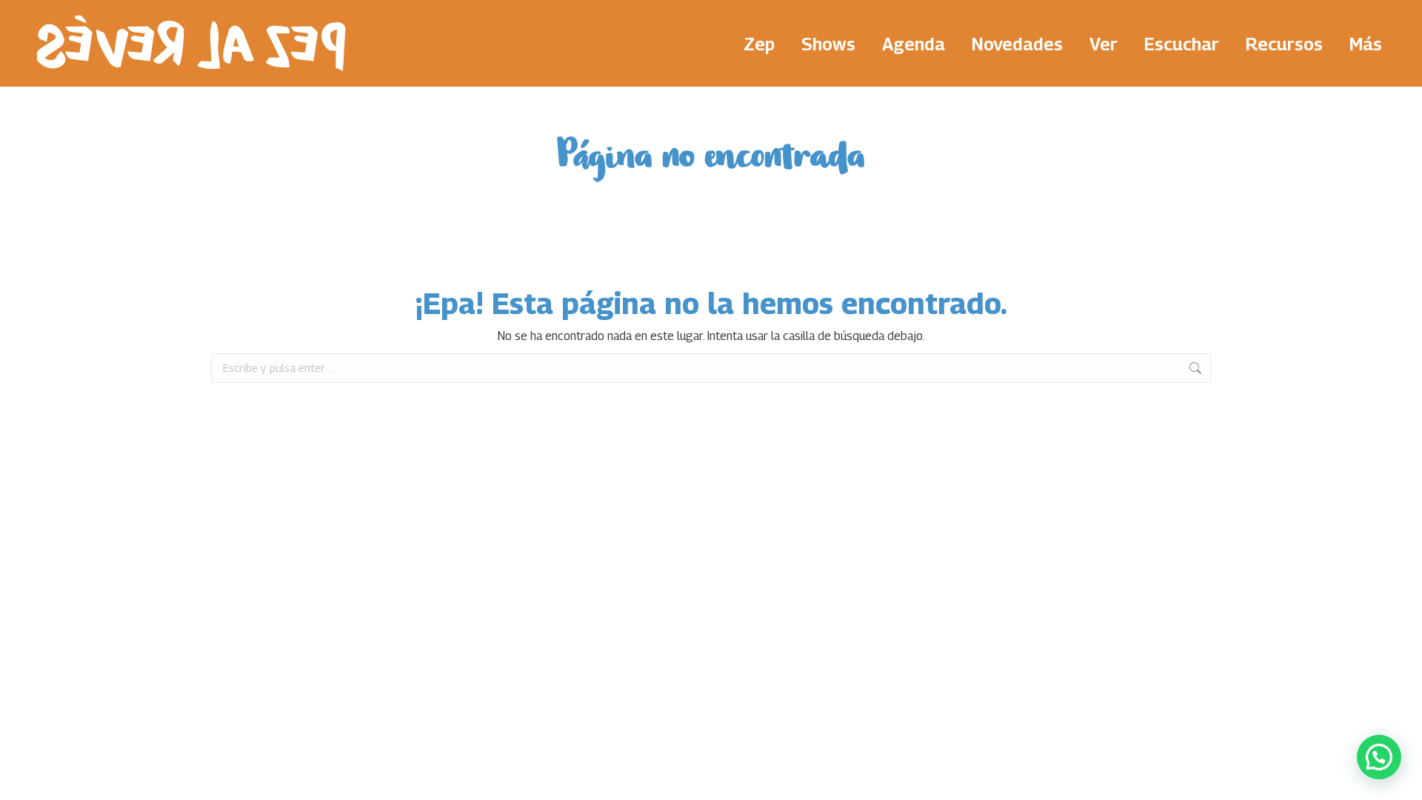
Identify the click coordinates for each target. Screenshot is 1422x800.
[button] (1379, 757)
